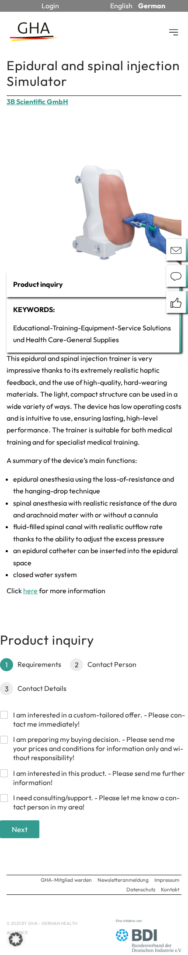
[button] (15, 939)
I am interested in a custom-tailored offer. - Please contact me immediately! (99, 719)
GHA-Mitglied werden (66, 880)
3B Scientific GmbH (37, 101)
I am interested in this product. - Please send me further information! (99, 778)
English (121, 5)
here (30, 590)
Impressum (166, 880)
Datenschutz (140, 889)
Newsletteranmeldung (123, 880)
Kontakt (170, 889)
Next (20, 829)
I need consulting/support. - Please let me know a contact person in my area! (96, 802)
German (151, 5)
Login (50, 5)
